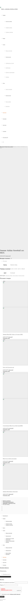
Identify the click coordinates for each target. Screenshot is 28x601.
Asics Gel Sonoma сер (8, 367)
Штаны (7, 77)
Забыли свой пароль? (15, 594)
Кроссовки (8, 101)
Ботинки (8, 106)
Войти (2, 596)
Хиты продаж (9, 50)
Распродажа (21, 275)
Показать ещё (6, 338)
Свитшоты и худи (10, 63)
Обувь (5, 146)
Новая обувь (9, 27)
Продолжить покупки (5, 576)
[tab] (15, 261)
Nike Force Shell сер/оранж (10, 458)
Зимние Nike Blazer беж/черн (10, 491)
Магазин (2, 146)
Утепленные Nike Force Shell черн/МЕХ (13, 425)
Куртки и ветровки (10, 72)
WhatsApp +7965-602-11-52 (9, 503)
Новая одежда (9, 32)
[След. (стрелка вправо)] (2, 600)
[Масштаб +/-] (4, 599)
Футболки (8, 67)
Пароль (2, 585)
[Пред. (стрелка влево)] (0, 600)
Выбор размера (7, 500)
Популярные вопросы (8, 502)
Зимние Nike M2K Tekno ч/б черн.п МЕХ (13, 334)
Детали (5, 261)
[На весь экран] (3, 599)
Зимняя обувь (8, 275)
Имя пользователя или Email (7, 582)
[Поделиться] (2, 599)
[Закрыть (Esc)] (0, 599)
